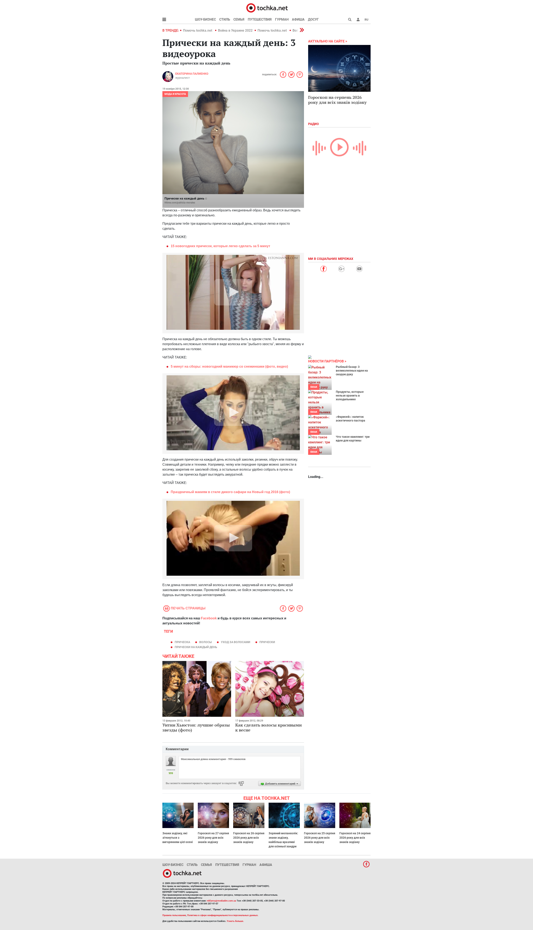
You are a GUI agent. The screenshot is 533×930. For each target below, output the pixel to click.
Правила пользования (174, 915)
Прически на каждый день (196, 647)
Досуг (313, 19)
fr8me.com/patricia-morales (179, 202)
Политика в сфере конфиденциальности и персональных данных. (222, 915)
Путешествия (260, 19)
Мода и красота (175, 94)
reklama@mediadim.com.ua (221, 900)
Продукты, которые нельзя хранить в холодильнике (350, 395)
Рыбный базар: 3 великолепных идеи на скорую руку (352, 370)
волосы (205, 642)
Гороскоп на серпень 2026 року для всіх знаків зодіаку (337, 99)
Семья (238, 19)
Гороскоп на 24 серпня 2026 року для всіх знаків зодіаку (355, 838)
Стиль (224, 19)
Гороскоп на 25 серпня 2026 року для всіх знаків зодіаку (319, 838)
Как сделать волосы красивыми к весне (268, 727)
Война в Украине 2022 (235, 30)
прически (267, 642)
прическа (182, 642)
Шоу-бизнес (205, 19)
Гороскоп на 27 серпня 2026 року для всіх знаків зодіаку (213, 838)
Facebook (209, 618)
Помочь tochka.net (198, 30)
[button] (358, 19)
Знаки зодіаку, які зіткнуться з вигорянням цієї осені (177, 838)
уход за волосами (235, 642)
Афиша (298, 19)
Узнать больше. (235, 921)
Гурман (282, 19)
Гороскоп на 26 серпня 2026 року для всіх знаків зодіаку (248, 838)
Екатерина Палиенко (191, 73)
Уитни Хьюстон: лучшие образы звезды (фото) (196, 727)
